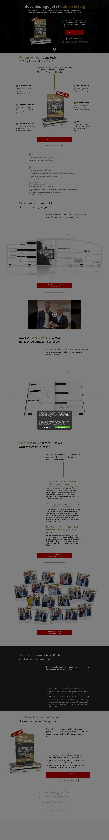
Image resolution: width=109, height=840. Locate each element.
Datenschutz (56, 810)
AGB (59, 810)
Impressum (63, 810)
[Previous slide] (13, 398)
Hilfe (52, 810)
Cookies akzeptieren (62, 427)
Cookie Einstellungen (60, 424)
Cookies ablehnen (46, 427)
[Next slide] (96, 398)
